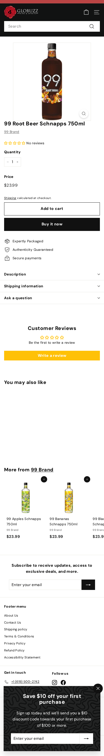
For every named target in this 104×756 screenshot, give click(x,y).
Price (9, 176)
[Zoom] (83, 113)
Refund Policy (14, 650)
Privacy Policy (14, 643)
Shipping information (23, 286)
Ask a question (18, 298)
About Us (11, 615)
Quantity (12, 152)
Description (15, 274)
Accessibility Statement (22, 657)
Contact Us (12, 622)
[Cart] (86, 12)
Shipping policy (15, 629)
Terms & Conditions (19, 636)
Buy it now (52, 224)
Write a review (52, 355)
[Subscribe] (86, 738)
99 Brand (11, 132)
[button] (14, 143)
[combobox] (52, 26)
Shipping (10, 198)
